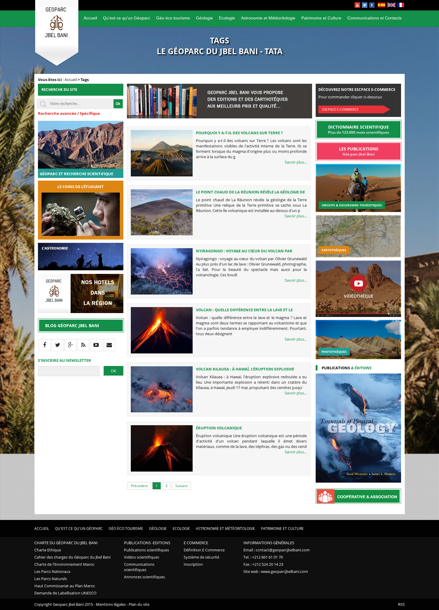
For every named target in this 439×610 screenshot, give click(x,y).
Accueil (90, 18)
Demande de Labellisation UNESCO (65, 593)
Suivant (181, 485)
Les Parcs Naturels (50, 578)
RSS (401, 604)
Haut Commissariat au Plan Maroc (64, 585)
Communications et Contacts (374, 18)
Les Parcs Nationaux (52, 571)
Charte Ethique (47, 550)
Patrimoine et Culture (321, 18)
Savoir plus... (296, 162)
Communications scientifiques (139, 567)
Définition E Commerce (204, 550)
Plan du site (139, 604)
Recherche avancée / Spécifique (69, 113)
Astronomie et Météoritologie (268, 18)
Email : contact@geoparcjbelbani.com (276, 550)
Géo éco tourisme (173, 18)
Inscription (193, 564)
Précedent (139, 485)
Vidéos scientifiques (141, 557)
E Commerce (196, 542)
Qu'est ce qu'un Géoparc (126, 18)
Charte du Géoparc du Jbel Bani (66, 542)
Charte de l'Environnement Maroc (64, 564)
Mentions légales (111, 604)
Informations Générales (268, 542)
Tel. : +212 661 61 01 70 (263, 557)
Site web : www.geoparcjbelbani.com (275, 571)
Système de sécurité (201, 557)
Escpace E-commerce (340, 109)
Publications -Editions (147, 542)
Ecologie (227, 18)
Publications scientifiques (146, 550)
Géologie (204, 18)
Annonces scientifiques (144, 577)
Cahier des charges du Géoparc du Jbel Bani (72, 557)
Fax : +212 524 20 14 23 (263, 564)
